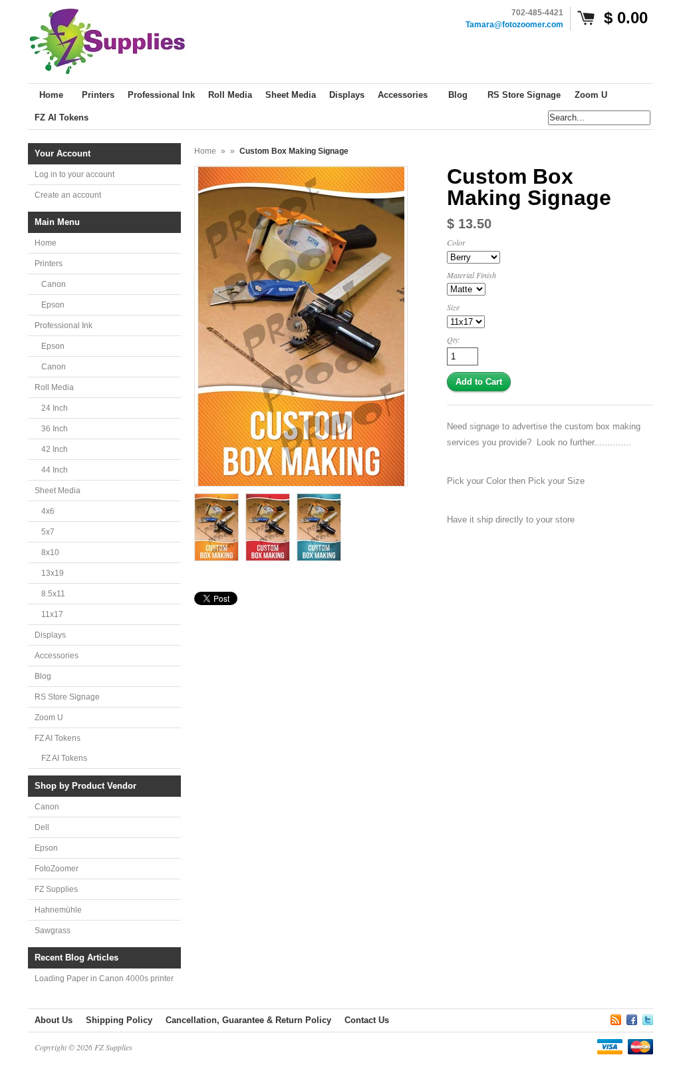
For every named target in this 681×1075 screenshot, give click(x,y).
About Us (53, 1020)
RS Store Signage (67, 697)
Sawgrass (52, 930)
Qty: (453, 339)
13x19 (52, 573)
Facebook (631, 1017)
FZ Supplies (56, 889)
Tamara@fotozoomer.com (514, 24)
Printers (49, 263)
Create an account (68, 195)
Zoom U (49, 717)
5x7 (48, 532)
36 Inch (54, 428)
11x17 (52, 614)
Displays (50, 635)
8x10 (50, 552)
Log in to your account (74, 174)
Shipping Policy (119, 1020)
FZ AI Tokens (57, 738)
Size (453, 307)
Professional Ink (63, 325)
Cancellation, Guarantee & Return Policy (248, 1020)
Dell (42, 827)
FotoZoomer (56, 868)
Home (46, 243)
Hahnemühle (58, 910)
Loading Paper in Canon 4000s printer (104, 978)
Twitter (647, 1017)
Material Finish (471, 275)
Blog (43, 676)
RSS (616, 1017)
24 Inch (54, 408)
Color (456, 242)
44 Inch (54, 470)
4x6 (48, 511)
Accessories (56, 655)
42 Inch (54, 449)
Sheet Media (57, 490)
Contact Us (366, 1020)
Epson (53, 305)
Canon (53, 284)
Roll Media (54, 387)
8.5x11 (53, 593)
